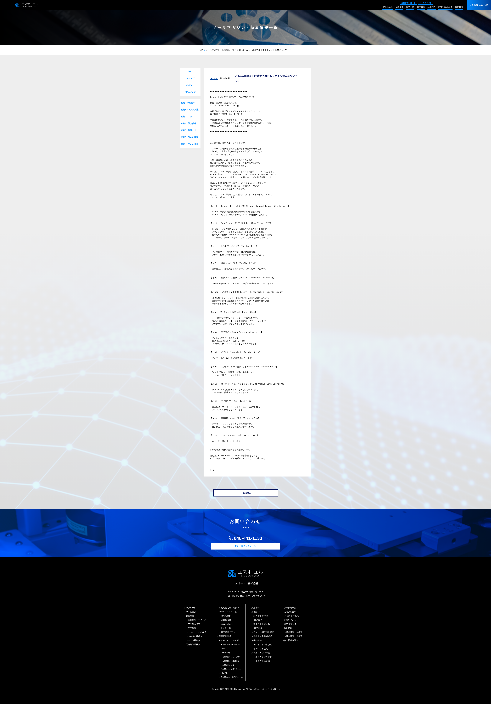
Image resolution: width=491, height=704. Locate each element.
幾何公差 (258, 640)
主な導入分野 (194, 624)
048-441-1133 (248, 538)
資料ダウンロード (408, 3)
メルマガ (190, 78)
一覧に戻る (246, 493)
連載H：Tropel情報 (190, 144)
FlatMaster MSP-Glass (231, 669)
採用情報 (288, 628)
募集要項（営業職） (295, 636)
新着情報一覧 (290, 608)
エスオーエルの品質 (197, 632)
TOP (201, 50)
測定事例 (256, 608)
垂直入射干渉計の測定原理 (262, 626)
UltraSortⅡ (226, 653)
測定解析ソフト (228, 632)
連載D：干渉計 (187, 103)
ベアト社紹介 (194, 640)
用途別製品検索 (193, 644)
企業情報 (190, 616)
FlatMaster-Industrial (230, 661)
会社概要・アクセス (197, 620)
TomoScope (226, 616)
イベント (190, 85)
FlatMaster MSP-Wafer (231, 657)
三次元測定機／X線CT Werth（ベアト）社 (230, 610)
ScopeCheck (226, 624)
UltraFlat (224, 673)
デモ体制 (192, 628)
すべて (190, 71)
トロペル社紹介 (195, 636)
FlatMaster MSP (228, 665)
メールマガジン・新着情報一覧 (220, 50)
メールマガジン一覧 (261, 653)
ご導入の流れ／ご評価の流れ (291, 614)
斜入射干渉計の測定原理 (261, 618)
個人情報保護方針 (292, 640)
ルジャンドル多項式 (263, 644)
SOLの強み (191, 612)
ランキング (190, 92)
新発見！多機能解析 (263, 636)
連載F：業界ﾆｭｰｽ (188, 130)
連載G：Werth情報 (189, 137)
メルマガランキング (263, 657)
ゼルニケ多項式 (261, 649)
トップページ (190, 608)
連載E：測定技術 (188, 123)
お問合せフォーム (247, 546)
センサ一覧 (226, 628)
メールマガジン (425, 3)
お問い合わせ (481, 5)
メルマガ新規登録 (262, 661)
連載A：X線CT (188, 116)
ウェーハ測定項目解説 (264, 632)
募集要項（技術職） (295, 632)
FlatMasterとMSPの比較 (232, 677)
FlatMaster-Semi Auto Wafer (230, 646)
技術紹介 (256, 612)
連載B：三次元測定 (190, 109)
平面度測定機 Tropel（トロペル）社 (229, 638)
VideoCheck (226, 620)
